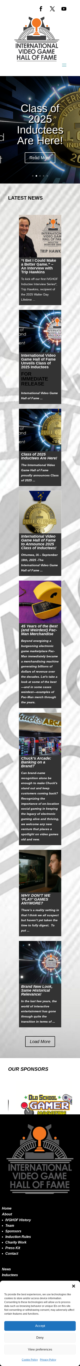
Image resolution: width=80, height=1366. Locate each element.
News (6, 1269)
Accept (40, 1326)
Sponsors (13, 1231)
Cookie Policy (30, 1359)
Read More (40, 157)
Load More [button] (40, 1041)
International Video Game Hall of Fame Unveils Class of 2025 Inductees (38, 361)
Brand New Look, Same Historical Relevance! (36, 990)
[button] (73, 1286)
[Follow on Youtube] (64, 9)
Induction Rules (18, 1237)
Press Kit (12, 1248)
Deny (40, 1337)
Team (9, 1225)
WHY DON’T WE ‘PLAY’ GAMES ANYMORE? (35, 899)
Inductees (10, 1275)
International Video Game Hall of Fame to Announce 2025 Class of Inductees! (38, 542)
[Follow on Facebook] (41, 9)
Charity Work (15, 1242)
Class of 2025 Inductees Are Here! (40, 124)
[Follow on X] (52, 9)
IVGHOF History (18, 1220)
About (7, 1214)
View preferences (40, 1349)
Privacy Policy (48, 1359)
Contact (11, 1253)
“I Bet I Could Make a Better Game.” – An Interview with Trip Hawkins (38, 266)
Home (7, 1208)
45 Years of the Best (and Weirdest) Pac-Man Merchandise (39, 630)
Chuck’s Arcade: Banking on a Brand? (36, 762)
